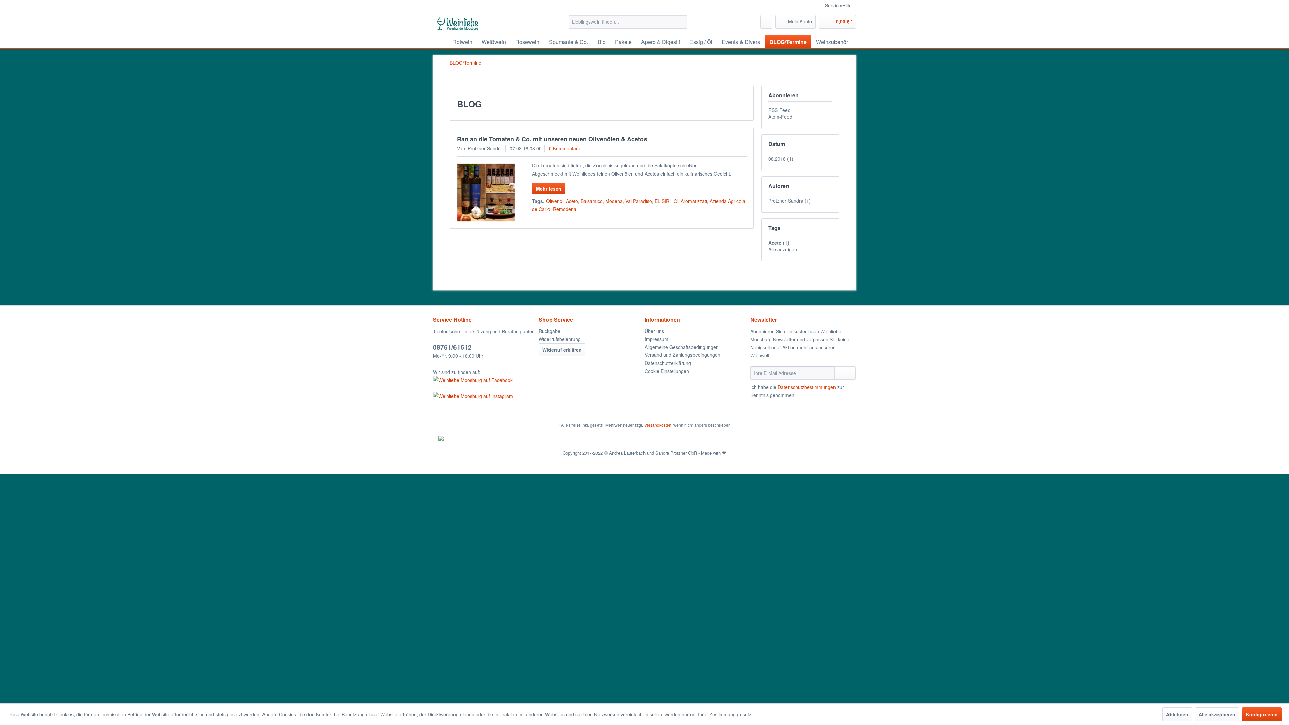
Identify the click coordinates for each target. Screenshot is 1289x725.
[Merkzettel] (766, 22)
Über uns (654, 331)
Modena (614, 201)
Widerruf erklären (562, 349)
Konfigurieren (1262, 714)
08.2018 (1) (780, 158)
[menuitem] (628, 22)
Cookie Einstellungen (666, 371)
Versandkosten (657, 425)
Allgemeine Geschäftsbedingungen (681, 347)
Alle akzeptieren (1217, 714)
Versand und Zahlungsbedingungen (682, 354)
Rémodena (564, 209)
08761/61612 (452, 347)
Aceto (572, 201)
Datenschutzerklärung (667, 362)
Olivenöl (554, 201)
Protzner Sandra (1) (789, 200)
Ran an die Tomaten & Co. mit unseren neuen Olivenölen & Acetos (552, 139)
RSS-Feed (779, 110)
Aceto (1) (778, 242)
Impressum (656, 339)
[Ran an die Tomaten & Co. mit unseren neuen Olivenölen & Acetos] (486, 192)
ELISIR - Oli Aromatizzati (681, 201)
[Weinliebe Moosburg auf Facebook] (484, 380)
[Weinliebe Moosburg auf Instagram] (484, 396)
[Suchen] (681, 22)
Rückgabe (549, 331)
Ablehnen (1177, 714)
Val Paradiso (638, 201)
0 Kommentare (564, 148)
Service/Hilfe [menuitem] (838, 5)
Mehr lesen (548, 188)
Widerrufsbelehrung (560, 339)
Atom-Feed (780, 116)
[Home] (439, 41)
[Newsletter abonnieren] (845, 373)
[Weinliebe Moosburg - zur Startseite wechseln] (457, 23)
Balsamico (592, 201)
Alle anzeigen (782, 249)
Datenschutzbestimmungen (807, 387)
